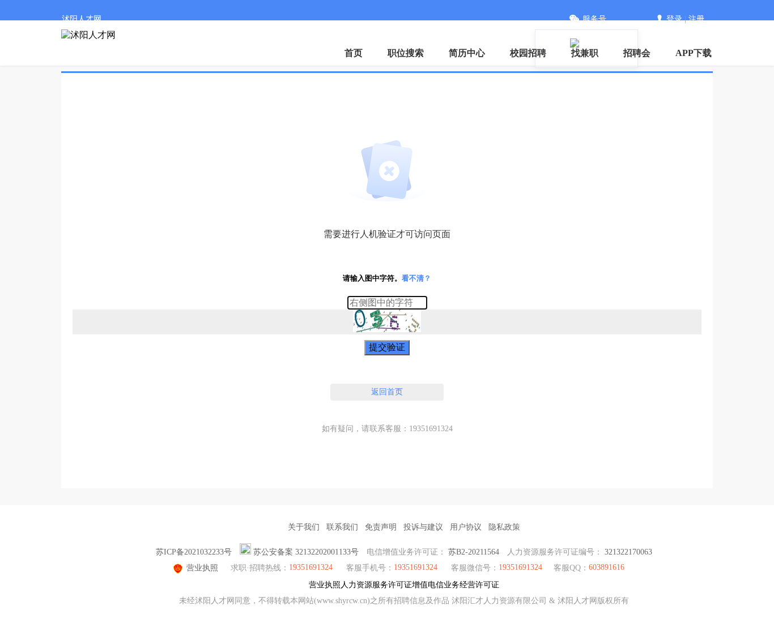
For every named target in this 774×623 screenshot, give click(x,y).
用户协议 (466, 527)
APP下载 (693, 53)
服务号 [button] (594, 19)
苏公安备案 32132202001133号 (306, 552)
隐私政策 (504, 527)
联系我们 (342, 527)
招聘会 (636, 53)
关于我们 (304, 527)
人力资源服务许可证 (376, 585)
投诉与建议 (423, 527)
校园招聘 (528, 53)
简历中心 (467, 53)
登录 (674, 19)
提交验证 (387, 347)
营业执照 (202, 568)
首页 (354, 53)
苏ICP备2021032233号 (194, 552)
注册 (696, 19)
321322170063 (628, 552)
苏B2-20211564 (473, 552)
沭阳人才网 (81, 19)
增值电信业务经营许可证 (455, 585)
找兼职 (584, 53)
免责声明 (381, 527)
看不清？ (416, 278)
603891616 (606, 567)
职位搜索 (406, 53)
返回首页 (387, 392)
